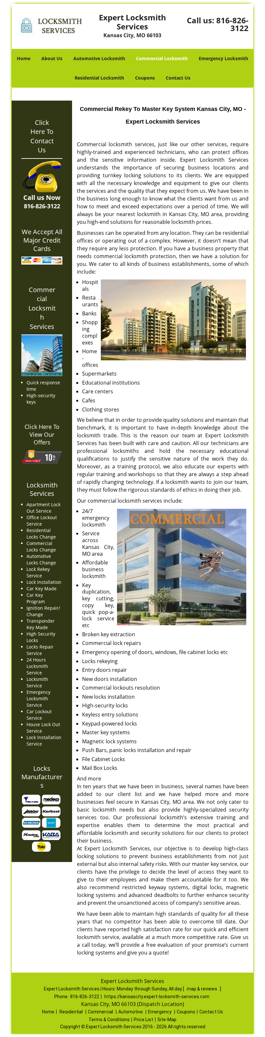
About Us (51, 58)
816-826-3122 (232, 24)
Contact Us (178, 78)
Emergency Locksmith (223, 58)
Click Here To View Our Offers (42, 434)
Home (23, 58)
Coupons (145, 78)
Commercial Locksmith (162, 58)
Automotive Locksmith (99, 58)
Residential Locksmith (99, 78)
